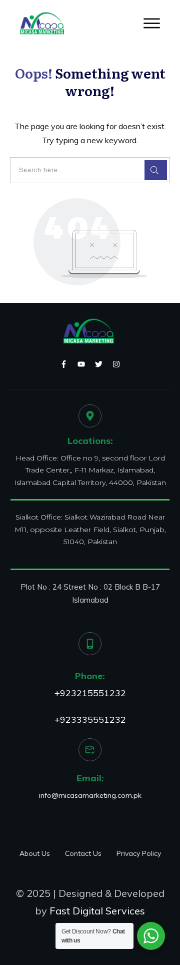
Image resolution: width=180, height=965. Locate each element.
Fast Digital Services (97, 910)
